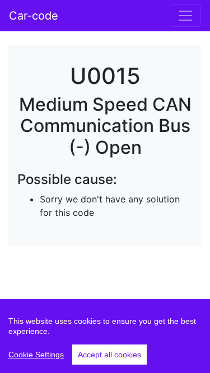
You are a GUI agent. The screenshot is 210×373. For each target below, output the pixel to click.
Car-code (33, 15)
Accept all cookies (109, 354)
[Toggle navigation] (185, 15)
